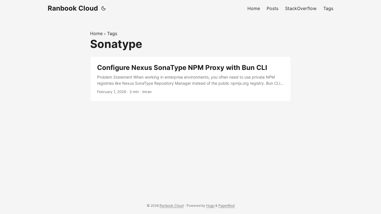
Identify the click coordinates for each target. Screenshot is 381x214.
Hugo (210, 205)
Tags (112, 33)
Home (96, 33)
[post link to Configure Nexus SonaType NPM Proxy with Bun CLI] (190, 79)
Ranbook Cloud (73, 8)
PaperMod (226, 205)
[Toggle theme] (103, 8)
